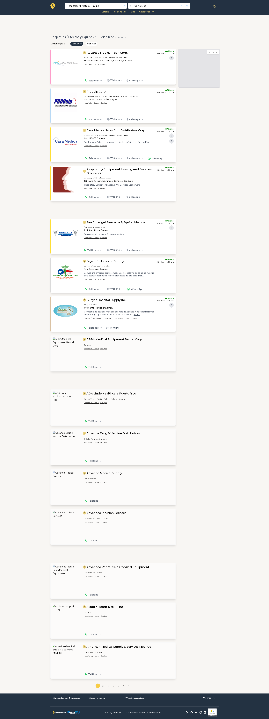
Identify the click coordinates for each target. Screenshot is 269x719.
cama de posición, (101, 57)
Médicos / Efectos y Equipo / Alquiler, (98, 318)
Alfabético (91, 43)
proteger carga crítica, (93, 96)
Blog (132, 12)
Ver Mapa (213, 52)
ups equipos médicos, (111, 96)
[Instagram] (171, 141)
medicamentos (99, 227)
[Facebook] (171, 58)
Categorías (144, 12)
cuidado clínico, (90, 266)
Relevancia (76, 43)
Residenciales (120, 12)
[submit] (185, 6)
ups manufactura (128, 96)
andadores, (88, 57)
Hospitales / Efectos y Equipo (95, 64)
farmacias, (88, 227)
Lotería (105, 12)
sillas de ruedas (105, 178)
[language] (214, 6)
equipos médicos (115, 57)
